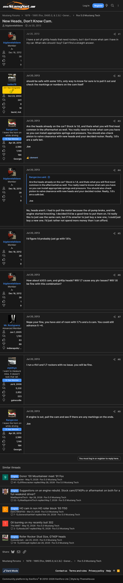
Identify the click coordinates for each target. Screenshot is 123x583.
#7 (119, 316)
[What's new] (106, 6)
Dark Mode (12, 570)
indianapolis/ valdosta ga (19, 348)
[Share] (114, 34)
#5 (119, 233)
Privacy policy (96, 570)
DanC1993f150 (18, 511)
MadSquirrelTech (19, 497)
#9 (119, 411)
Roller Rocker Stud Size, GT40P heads (43, 536)
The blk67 (15, 525)
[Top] (114, 570)
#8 (119, 359)
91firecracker (17, 479)
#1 (119, 34)
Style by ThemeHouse (82, 579)
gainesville (16, 400)
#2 (119, 75)
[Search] (112, 6)
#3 (119, 121)
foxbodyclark (17, 540)
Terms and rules (78, 570)
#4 (119, 170)
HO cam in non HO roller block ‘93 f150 (43, 508)
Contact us (61, 570)
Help (108, 570)
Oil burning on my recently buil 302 (32, 522)
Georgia (17, 159)
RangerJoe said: (38, 177)
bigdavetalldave (14, 25)
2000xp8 (24, 543)
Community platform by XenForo (35, 579)
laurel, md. (16, 112)
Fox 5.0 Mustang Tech (51, 479)
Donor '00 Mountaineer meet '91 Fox (42, 476)
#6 (119, 275)
